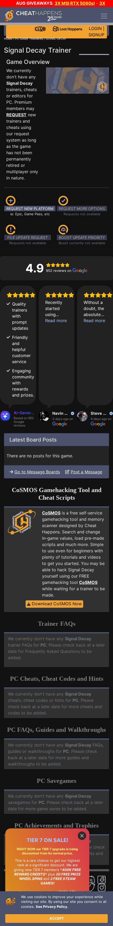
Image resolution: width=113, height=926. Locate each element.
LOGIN (95, 28)
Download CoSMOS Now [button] (56, 603)
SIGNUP (96, 34)
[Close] (82, 836)
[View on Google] (44, 416)
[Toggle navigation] (104, 16)
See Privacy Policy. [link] (52, 906)
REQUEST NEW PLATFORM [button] (29, 208)
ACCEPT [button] (56, 918)
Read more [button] (56, 320)
